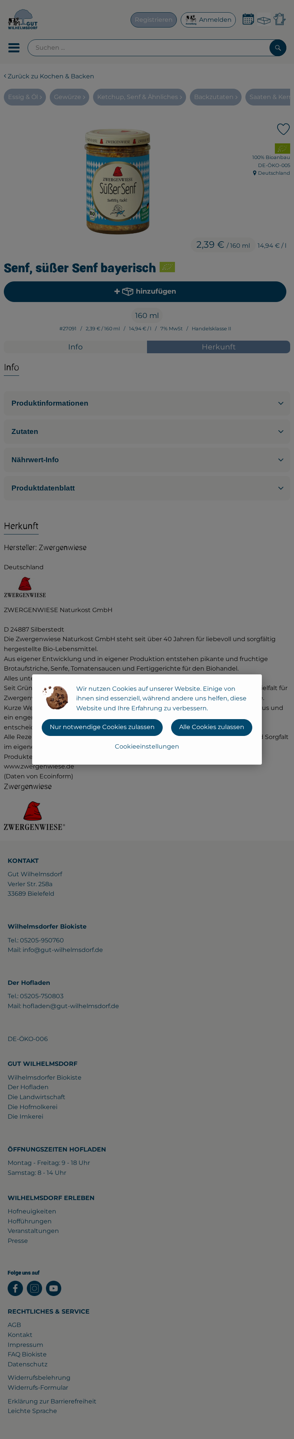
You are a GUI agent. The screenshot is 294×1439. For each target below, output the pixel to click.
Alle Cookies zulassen (211, 727)
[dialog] (147, 719)
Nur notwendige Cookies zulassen (102, 727)
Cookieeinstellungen (147, 746)
